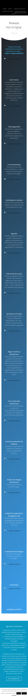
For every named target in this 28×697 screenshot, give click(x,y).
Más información (14, 679)
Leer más (14, 695)
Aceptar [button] (18, 693)
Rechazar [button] (24, 693)
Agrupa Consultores (14, 4)
